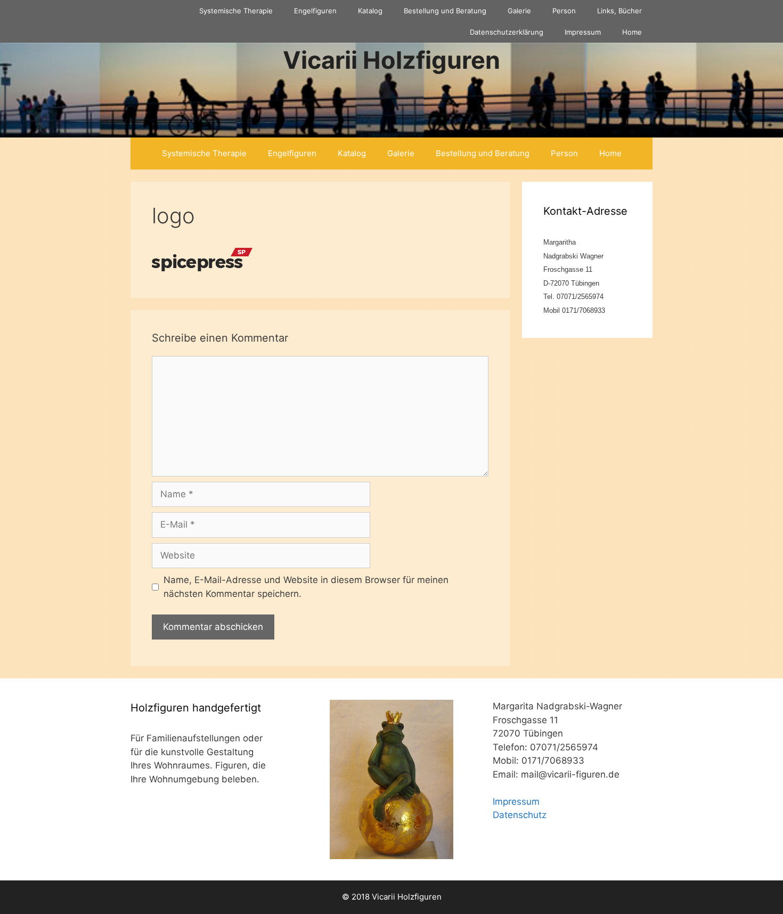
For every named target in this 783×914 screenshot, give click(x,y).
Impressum (583, 32)
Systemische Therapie (236, 10)
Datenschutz (520, 815)
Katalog (370, 10)
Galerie (519, 10)
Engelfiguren (315, 10)
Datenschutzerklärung (506, 32)
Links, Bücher (619, 10)
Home (632, 32)
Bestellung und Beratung (445, 10)
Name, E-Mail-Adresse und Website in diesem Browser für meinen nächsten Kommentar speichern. (306, 587)
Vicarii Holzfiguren (391, 60)
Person (564, 10)
